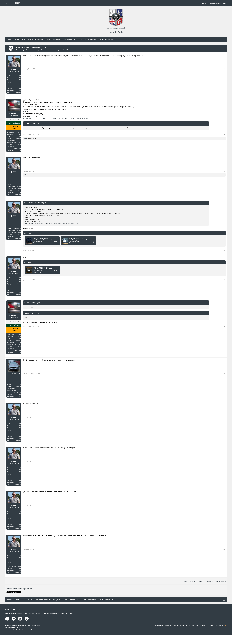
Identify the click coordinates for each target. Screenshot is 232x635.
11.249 (19, 132)
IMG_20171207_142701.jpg (42, 239)
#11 (224, 549)
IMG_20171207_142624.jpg (42, 268)
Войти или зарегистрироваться (214, 3)
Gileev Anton (14, 113)
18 (20, 80)
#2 (224, 134)
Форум (17, 3)
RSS (225, 625)
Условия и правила (187, 626)
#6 (224, 326)
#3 (224, 171)
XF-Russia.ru (16, 627)
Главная (218, 626)
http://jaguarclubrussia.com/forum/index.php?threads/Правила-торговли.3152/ (55, 118)
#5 (224, 280)
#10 (224, 505)
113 (19, 136)
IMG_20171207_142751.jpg (78, 239)
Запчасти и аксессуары (34, 50)
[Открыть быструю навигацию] (224, 39)
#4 (224, 250)
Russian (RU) (174, 626)
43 (20, 76)
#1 (224, 69)
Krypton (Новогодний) (161, 626)
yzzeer (60, 50)
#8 (224, 417)
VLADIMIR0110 (14, 374)
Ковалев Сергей (39, 175)
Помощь (210, 626)
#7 (224, 373)
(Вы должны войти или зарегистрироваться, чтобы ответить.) (204, 581)
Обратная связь (200, 626)
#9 (224, 461)
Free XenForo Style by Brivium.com (23, 629)
